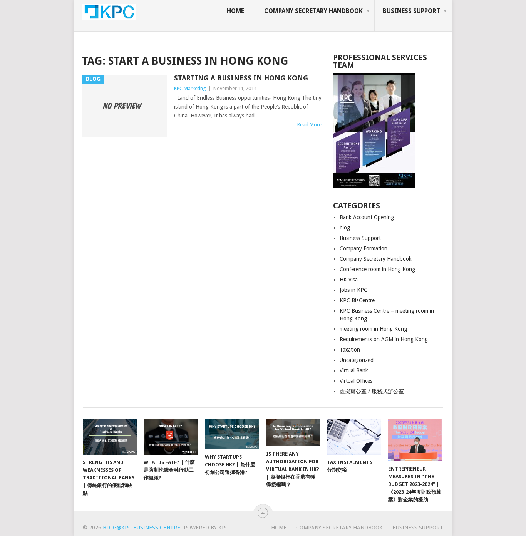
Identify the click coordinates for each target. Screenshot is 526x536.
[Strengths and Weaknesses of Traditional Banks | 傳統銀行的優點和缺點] (110, 437)
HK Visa (349, 279)
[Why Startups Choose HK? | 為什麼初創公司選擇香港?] (232, 434)
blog (345, 227)
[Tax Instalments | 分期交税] (354, 437)
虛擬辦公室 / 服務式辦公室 (372, 391)
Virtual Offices (356, 381)
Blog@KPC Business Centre (141, 527)
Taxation (350, 350)
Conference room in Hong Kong (377, 269)
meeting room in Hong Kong (373, 329)
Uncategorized (357, 360)
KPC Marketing (190, 88)
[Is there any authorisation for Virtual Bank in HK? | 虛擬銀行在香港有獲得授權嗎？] (293, 432)
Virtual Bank (354, 370)
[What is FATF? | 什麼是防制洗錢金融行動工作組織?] (171, 437)
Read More (309, 124)
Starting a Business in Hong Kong (241, 78)
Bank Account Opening (367, 217)
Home (235, 11)
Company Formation (363, 248)
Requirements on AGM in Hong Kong (384, 339)
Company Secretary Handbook (313, 11)
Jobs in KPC (353, 290)
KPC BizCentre (357, 300)
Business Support (411, 11)
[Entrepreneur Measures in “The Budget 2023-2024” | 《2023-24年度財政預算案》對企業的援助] (415, 440)
